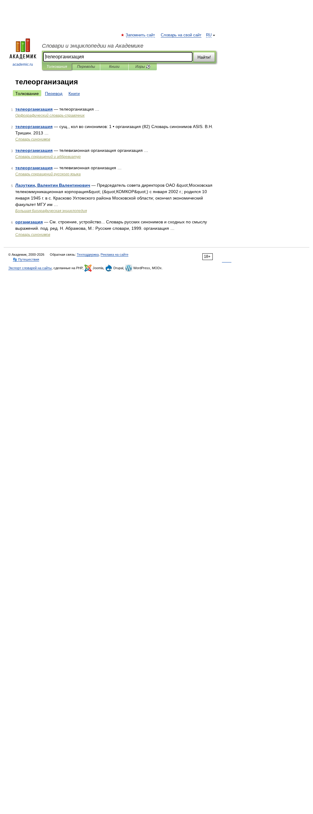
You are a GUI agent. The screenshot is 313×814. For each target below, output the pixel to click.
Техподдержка (88, 254)
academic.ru (23, 64)
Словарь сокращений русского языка (48, 174)
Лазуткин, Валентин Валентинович (52, 185)
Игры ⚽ (142, 66)
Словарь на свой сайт (181, 35)
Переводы (86, 66)
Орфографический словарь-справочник (50, 115)
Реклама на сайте (114, 254)
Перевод (53, 93)
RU (209, 35)
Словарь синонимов (32, 139)
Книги (114, 66)
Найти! (204, 57)
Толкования (56, 66)
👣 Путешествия (26, 259)
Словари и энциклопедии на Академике (92, 46)
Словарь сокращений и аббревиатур (48, 157)
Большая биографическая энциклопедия (51, 211)
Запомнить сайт (140, 35)
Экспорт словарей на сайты (30, 268)
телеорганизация (34, 109)
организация (29, 221)
